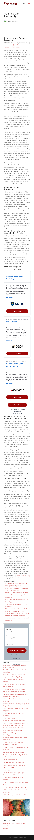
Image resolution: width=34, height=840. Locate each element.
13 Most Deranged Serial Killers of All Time (15, 795)
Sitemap (5, 828)
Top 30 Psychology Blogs (10, 760)
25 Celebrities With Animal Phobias (13, 762)
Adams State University (23, 576)
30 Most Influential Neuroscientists (13, 752)
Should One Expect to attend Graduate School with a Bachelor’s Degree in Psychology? (16, 595)
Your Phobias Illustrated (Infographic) (14, 765)
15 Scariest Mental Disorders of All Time (15, 787)
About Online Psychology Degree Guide (14, 823)
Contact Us (6, 826)
